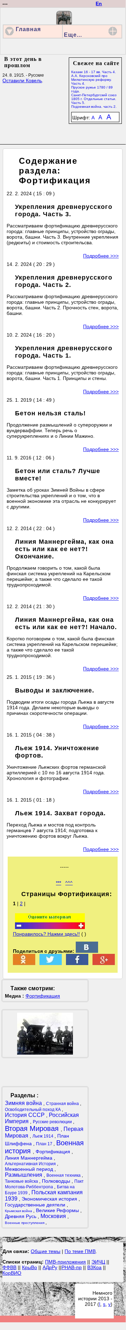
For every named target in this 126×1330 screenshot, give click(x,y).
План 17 (44, 1143)
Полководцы (57, 1181)
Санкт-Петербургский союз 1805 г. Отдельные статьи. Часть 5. (94, 99)
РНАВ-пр (71, 1267)
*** (58, 883)
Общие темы (45, 1251)
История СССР (25, 1115)
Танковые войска (22, 1181)
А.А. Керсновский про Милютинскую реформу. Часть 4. (91, 79)
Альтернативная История (31, 1163)
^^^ (69, 883)
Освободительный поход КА (33, 1109)
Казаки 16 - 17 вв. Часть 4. (93, 72)
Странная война (63, 1103)
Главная (28, 29)
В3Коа (94, 1267)
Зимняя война (24, 1103)
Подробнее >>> (101, 256)
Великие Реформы (58, 1210)
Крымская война (19, 1211)
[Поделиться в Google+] (103, 963)
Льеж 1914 (43, 1136)
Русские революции (53, 1121)
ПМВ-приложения (65, 1262)
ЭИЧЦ (98, 1262)
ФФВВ (9, 1267)
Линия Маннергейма (29, 1158)
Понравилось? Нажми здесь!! (46, 934)
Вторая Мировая (33, 1128)
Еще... (73, 35)
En (99, 3)
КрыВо (29, 1267)
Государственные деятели (36, 1205)
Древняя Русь (21, 1216)
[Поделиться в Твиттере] (50, 963)
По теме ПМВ (80, 1251)
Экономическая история (50, 1199)
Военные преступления (25, 1223)
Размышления (24, 1175)
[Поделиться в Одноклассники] (24, 963)
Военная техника (64, 1175)
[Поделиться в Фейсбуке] (77, 963)
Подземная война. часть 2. (94, 106)
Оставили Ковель (22, 80)
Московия (53, 1216)
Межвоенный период (29, 1169)
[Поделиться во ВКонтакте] (87, 951)
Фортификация (42, 996)
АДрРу (50, 1267)
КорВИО (11, 1273)
